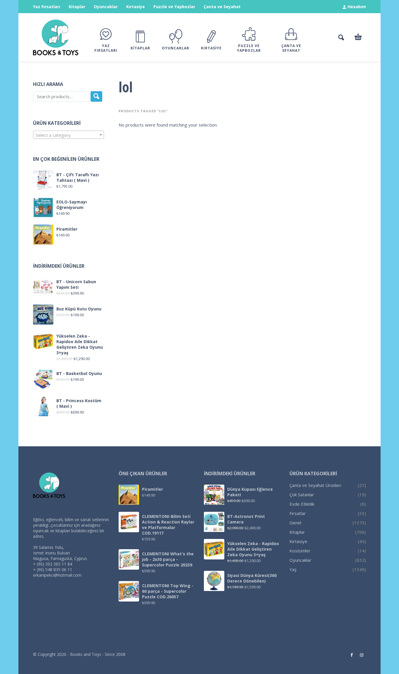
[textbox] (68, 135)
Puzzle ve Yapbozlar (174, 6)
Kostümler (299, 550)
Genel (295, 522)
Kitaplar (77, 6)
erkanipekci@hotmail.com (57, 575)
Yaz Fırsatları (46, 6)
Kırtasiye (135, 6)
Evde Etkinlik (301, 504)
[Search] (96, 96)
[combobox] (68, 135)
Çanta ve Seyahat (222, 6)
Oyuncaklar (106, 6)
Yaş (292, 569)
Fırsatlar (297, 513)
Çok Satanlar (301, 494)
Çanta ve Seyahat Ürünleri (315, 485)
